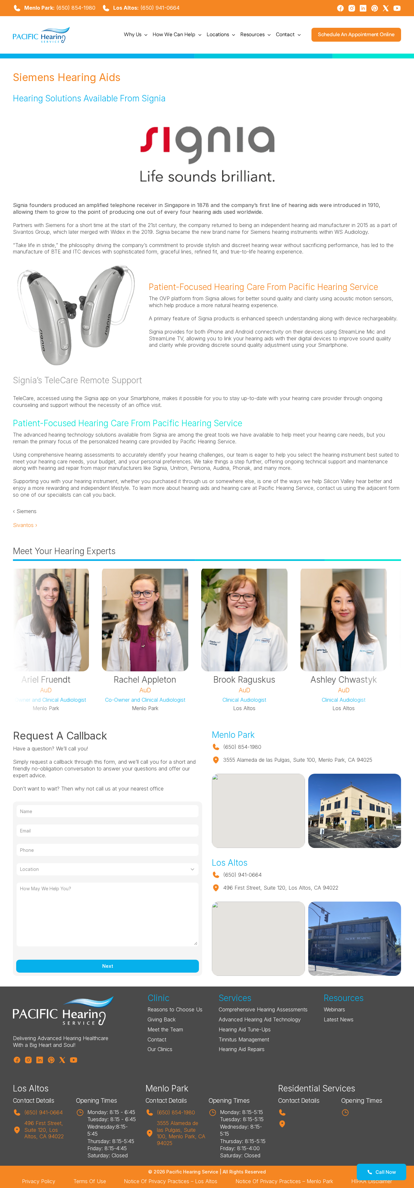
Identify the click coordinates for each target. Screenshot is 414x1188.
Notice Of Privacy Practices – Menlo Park (284, 1181)
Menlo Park (167, 1088)
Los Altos (31, 1088)
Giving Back (161, 1019)
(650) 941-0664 (160, 8)
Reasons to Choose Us (174, 1009)
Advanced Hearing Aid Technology (260, 1019)
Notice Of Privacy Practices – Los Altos (170, 1181)
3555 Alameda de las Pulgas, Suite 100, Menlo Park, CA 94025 (182, 1133)
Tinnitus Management (244, 1039)
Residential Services (316, 1088)
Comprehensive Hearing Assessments (263, 1009)
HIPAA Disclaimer (371, 1181)
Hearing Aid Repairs (242, 1049)
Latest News (339, 1019)
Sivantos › (25, 525)
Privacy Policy (38, 1181)
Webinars (334, 1009)
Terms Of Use (89, 1181)
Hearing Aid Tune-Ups (245, 1029)
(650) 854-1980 (75, 8)
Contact (156, 1039)
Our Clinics (159, 1049)
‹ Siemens (25, 511)
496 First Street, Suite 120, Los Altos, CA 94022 (44, 1130)
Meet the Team (165, 1029)
